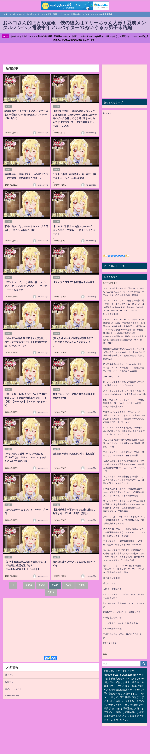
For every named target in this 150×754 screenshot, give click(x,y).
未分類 (8, 106)
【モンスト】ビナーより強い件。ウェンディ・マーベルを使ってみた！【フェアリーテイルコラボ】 (26, 286)
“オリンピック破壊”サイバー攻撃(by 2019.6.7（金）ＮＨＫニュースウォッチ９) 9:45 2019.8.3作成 (25, 457)
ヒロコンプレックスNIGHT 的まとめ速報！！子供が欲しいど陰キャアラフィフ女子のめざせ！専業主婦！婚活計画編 (124, 569)
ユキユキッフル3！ (112, 578)
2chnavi (107, 113)
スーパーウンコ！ (111, 377)
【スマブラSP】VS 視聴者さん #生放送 (74, 282)
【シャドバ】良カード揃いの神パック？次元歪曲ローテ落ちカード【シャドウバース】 (74, 230)
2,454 (29, 585)
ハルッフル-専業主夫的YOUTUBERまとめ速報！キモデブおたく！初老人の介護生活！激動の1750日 (123, 443)
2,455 (42, 585)
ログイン (9, 675)
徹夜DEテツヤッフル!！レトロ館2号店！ (121, 612)
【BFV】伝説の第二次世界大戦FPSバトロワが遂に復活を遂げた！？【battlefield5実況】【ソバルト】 (26, 565)
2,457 (68, 585)
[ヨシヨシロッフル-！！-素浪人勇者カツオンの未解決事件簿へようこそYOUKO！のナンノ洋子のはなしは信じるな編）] (124, 532)
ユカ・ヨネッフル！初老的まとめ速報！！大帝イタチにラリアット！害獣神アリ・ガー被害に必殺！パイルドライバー (123, 480)
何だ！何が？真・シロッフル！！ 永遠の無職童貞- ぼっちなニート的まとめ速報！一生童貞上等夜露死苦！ (124, 403)
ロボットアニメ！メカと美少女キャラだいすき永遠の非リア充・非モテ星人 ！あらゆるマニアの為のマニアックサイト (124, 431)
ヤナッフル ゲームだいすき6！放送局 (120, 623)
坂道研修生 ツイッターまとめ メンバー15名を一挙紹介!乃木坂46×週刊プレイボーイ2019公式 (26, 114)
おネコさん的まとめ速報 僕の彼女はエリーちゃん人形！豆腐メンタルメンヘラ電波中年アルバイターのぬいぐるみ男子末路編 (123, 291)
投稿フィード (11, 682)
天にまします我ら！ (112, 589)
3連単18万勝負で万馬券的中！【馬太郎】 (75, 453)
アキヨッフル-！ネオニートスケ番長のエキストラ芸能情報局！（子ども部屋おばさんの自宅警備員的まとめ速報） (124, 520)
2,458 (82, 585)
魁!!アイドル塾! (110, 643)
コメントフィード (13, 689)
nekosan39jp (43, 133)
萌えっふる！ (109, 583)
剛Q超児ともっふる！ (113, 618)
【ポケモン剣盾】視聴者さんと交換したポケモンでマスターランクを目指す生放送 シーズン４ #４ (26, 342)
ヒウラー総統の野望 (112, 629)
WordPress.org (12, 696)
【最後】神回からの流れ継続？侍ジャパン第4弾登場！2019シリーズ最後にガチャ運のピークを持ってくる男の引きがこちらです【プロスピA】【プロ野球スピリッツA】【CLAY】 (75, 118)
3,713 (51, 592)
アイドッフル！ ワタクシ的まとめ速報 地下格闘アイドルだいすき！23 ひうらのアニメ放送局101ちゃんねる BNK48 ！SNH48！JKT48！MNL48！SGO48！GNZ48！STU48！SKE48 (124, 307)
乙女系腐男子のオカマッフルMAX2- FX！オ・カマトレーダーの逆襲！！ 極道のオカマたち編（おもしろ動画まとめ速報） (123, 367)
